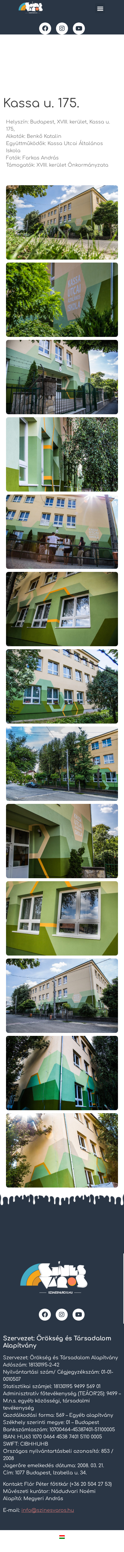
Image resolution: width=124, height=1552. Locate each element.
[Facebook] (45, 28)
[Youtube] (79, 28)
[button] (100, 8)
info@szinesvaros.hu (47, 1510)
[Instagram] (62, 28)
